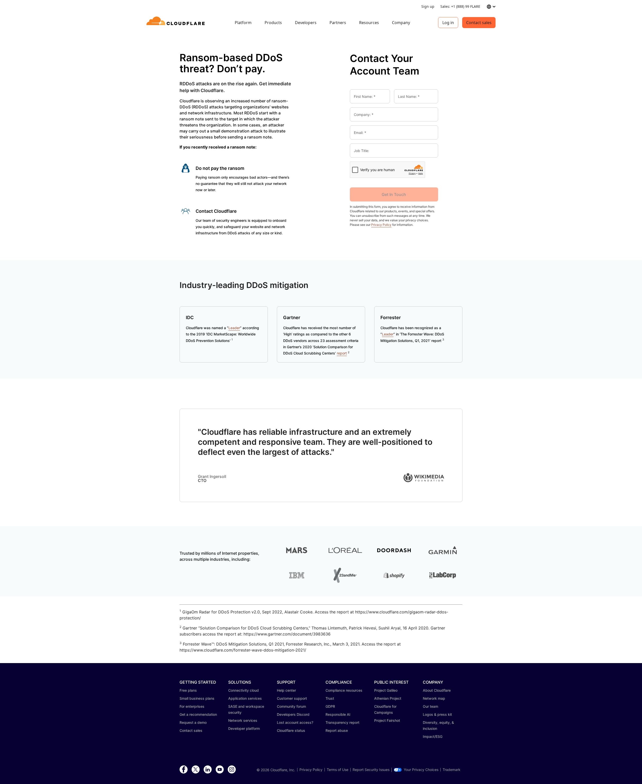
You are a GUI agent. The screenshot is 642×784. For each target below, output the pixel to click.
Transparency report (342, 722)
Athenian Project (387, 698)
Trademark (451, 769)
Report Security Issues (371, 769)
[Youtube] (220, 769)
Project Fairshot (387, 720)
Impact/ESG (432, 736)
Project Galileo (385, 690)
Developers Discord (293, 714)
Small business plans (197, 698)
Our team (430, 706)
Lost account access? (295, 722)
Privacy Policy (381, 225)
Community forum (291, 706)
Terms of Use (337, 769)
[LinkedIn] (208, 769)
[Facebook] (184, 769)
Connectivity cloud (243, 690)
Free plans (188, 690)
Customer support (292, 698)
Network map (434, 698)
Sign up (427, 6)
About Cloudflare (437, 690)
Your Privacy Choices (421, 770)
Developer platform (244, 728)
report (342, 353)
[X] (196, 769)
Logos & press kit (437, 714)
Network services (242, 720)
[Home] (176, 22)
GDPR (330, 706)
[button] (424, 480)
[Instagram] (232, 769)
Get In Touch (394, 194)
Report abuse (337, 730)
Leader (234, 328)
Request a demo (193, 722)
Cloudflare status (291, 730)
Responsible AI (338, 714)
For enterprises (192, 706)
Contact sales (479, 22)
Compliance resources (344, 690)
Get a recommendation (198, 714)
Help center (286, 690)
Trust (330, 698)
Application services (245, 698)
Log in (448, 22)
